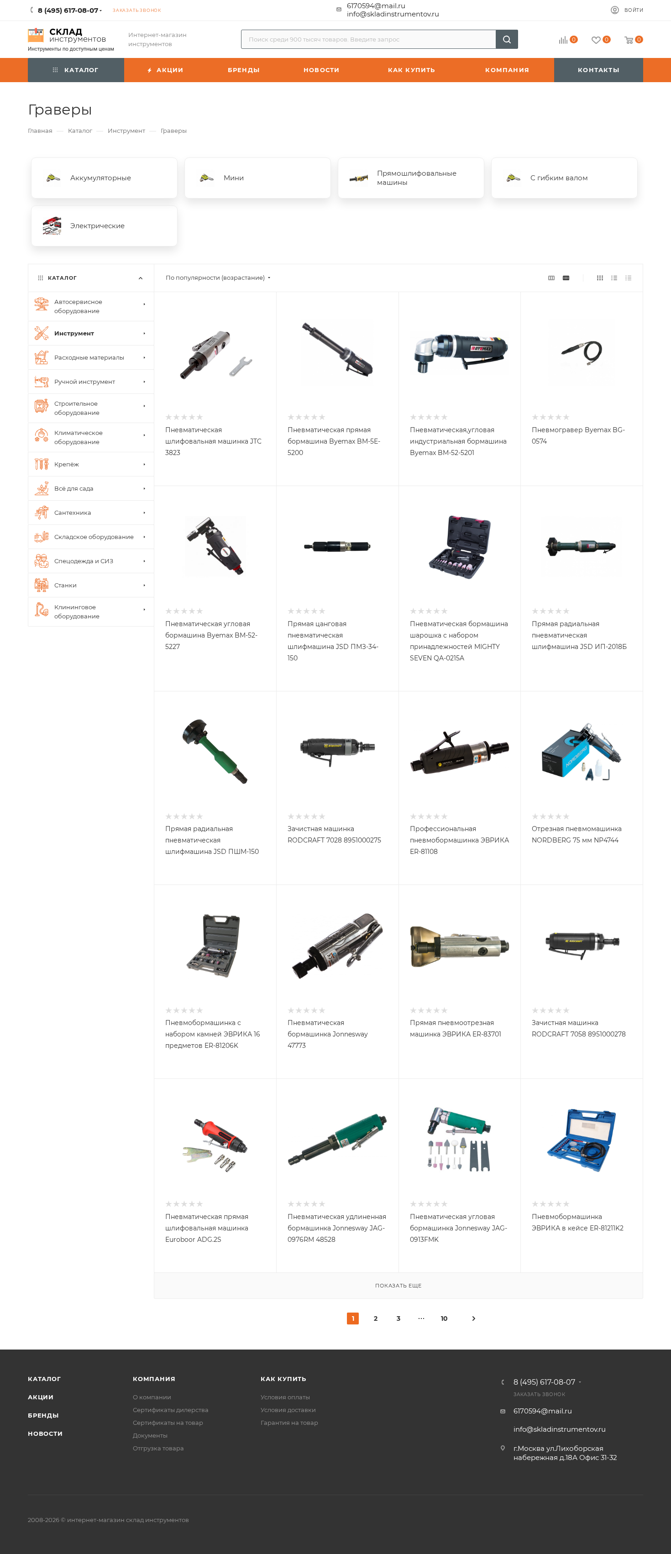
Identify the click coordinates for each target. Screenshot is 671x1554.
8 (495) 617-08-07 (544, 1382)
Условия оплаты (285, 1397)
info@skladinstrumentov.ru (393, 14)
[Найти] (507, 39)
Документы (150, 1435)
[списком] (614, 277)
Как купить (283, 1378)
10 (444, 1318)
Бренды (43, 1415)
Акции (41, 1397)
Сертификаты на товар (168, 1422)
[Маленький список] (551, 277)
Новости (45, 1433)
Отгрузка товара (158, 1448)
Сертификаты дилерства (171, 1409)
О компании (152, 1397)
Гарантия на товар (289, 1422)
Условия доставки (288, 1409)
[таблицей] (628, 277)
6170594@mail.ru (376, 5)
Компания (154, 1378)
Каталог (44, 1378)
